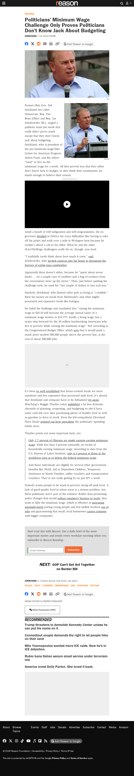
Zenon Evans (31, 36)
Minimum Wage (62, 585)
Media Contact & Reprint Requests (43, 601)
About (6, 727)
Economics (48, 585)
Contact (101, 727)
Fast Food (94, 585)
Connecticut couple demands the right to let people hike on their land (66, 637)
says (76, 330)
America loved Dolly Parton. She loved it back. (59, 666)
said (90, 256)
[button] (128, 3)
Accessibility (38, 750)
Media (112, 727)
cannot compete (96, 511)
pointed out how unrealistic (57, 421)
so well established (47, 391)
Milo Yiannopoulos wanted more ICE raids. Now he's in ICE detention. (65, 647)
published (74, 404)
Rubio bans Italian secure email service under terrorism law (66, 658)
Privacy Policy (52, 750)
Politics (29, 14)
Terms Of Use (67, 750)
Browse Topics (17, 729)
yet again (93, 400)
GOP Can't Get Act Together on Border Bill (67, 566)
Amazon (123, 727)
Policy (37, 585)
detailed (41, 236)
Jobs (52, 727)
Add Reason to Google (79, 44)
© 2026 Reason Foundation (16, 750)
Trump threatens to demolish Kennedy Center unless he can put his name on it (66, 626)
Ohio (73, 585)
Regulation (82, 585)
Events (35, 727)
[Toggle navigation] (4, 3)
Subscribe (73, 549)
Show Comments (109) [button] (43, 609)
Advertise (74, 727)
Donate (62, 727)
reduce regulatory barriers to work (79, 498)
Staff (44, 727)
